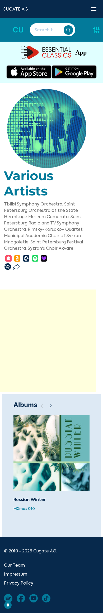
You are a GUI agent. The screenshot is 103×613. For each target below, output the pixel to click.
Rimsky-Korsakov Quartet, (55, 229)
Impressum (15, 574)
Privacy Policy (18, 583)
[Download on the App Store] (29, 72)
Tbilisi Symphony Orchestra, (33, 204)
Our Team (14, 565)
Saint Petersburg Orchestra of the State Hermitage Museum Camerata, (41, 210)
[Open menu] (93, 9)
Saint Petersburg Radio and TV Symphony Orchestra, (42, 223)
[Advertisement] (51, 341)
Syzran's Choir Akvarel (51, 248)
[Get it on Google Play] (74, 72)
